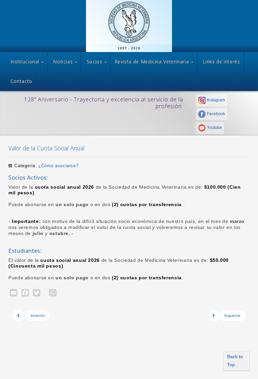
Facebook (215, 113)
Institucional (24, 61)
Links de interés (221, 61)
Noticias (63, 61)
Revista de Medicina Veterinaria (152, 61)
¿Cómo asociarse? (58, 165)
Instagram (215, 100)
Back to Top (235, 360)
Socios (94, 61)
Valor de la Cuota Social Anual (46, 148)
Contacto (21, 81)
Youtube (214, 127)
